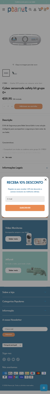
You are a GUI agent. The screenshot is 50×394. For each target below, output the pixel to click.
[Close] (46, 179)
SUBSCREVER (25, 208)
